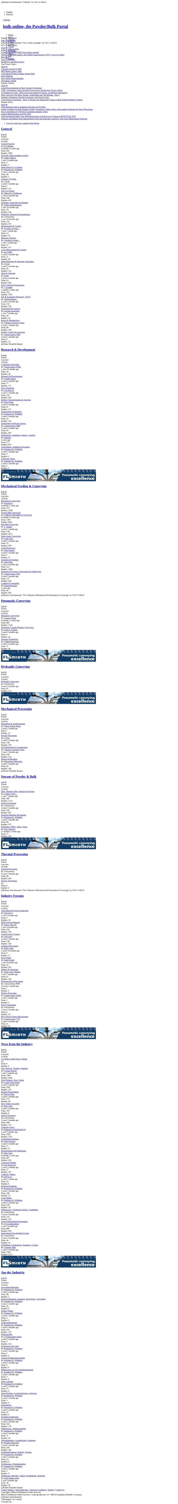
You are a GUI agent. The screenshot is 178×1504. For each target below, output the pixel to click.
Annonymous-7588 (12, 334)
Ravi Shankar (9, 829)
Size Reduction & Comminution (14, 747)
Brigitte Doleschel (11, 1443)
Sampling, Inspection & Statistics (14, 203)
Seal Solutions (7, 76)
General (6, 128)
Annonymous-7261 (12, 574)
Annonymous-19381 (12, 367)
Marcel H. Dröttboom (13, 193)
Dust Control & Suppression (12, 285)
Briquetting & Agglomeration (13, 724)
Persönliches (6, 1405)
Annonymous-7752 (12, 1019)
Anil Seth (8, 936)
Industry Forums (12, 895)
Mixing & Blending (9, 759)
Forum (11, 47)
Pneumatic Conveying (15, 600)
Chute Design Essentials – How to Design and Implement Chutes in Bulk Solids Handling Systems (41, 100)
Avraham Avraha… (12, 228)
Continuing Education (10, 364)
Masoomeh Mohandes (13, 761)
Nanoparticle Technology (11, 412)
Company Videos (8, 1174)
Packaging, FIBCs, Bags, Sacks (14, 827)
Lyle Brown (9, 390)
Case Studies (6, 1198)
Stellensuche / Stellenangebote (13, 1429)
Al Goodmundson (11, 1224)
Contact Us (60, 1490)
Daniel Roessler (10, 586)
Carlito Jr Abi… (10, 794)
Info (10, 56)
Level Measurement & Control (13, 250)
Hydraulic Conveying (15, 666)
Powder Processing (9, 735)
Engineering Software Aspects (13, 423)
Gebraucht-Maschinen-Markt (13, 1358)
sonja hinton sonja (11, 1478)
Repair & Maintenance (10, 320)
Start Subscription (8, 40)
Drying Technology (9, 881)
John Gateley (9, 550)
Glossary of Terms (8, 179)
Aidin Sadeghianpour (13, 205)
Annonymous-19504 (12, 995)
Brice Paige (9, 402)
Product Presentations (10, 1092)
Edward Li (8, 503)
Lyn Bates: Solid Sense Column (14, 1059)
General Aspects (7, 144)
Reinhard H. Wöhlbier (13, 170)
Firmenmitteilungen (9, 1323)
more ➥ (4, 48)
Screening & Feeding (10, 560)
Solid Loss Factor (8, 50)
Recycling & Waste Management (14, 1017)
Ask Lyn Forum (7, 191)
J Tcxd (7, 181)
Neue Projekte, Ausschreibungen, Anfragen (19, 1393)
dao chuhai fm (10, 1165)
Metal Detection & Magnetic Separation (17, 261)
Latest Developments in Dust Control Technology (21, 88)
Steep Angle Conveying (11, 536)
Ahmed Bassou (10, 299)
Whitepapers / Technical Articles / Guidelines (19, 1210)
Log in (4, 134)
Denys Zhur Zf (10, 925)
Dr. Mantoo (9, 146)
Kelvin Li (8, 1177)
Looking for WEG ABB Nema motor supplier (20, 52)
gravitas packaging (11, 311)
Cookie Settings (7, 1490)
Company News (7, 1127)
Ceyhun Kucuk (10, 1071)
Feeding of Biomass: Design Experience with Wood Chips (25, 97)
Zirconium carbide (8, 81)
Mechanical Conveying (10, 501)
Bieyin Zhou (9, 1094)
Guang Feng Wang (12, 1082)
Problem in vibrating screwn (12, 62)
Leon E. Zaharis (10, 630)
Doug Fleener (9, 1141)
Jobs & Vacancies (8, 1115)
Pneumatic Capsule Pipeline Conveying (17, 627)
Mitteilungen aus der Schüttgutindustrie (17, 1370)
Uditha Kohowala (11, 641)
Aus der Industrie (12, 1272)
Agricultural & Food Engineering (14, 911)
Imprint (51, 1490)
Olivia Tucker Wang (12, 726)
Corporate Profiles (8, 1163)
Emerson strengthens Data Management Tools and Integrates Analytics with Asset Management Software (44, 119)
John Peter (8, 562)
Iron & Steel (6, 958)
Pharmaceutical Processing (12, 981)
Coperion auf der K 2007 (11, 69)
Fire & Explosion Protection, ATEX (15, 297)
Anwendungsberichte (10, 1287)
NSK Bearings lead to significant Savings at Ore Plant (23, 107)
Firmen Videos (7, 1311)
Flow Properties (7, 388)
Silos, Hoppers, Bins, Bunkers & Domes (17, 791)
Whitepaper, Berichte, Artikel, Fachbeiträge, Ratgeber (23, 1476)
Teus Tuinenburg (8, 59)
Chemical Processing (9, 946)
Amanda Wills (10, 1247)
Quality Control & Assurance (13, 332)
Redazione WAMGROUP (15, 1130)
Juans (6, 276)
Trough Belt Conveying (11, 513)
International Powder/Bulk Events (15, 1233)
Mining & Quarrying (9, 969)
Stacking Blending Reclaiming (13, 815)
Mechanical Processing (16, 709)
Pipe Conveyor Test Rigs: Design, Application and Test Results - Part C (30, 95)
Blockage (5, 57)
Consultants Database (10, 1139)
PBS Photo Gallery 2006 (11, 71)
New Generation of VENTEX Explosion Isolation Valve (24, 112)
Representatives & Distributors (13, 1151)
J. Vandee (8, 527)
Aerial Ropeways (8, 548)
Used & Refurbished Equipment (14, 1221)
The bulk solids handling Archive (14, 155)
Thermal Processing (14, 854)
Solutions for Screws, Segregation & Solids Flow (21, 571)
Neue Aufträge (7, 1381)
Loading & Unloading (10, 583)
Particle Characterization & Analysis (16, 400)
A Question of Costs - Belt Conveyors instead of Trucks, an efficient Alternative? (34, 93)
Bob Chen (8, 1106)
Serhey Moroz (10, 158)
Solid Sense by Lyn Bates (11, 167)
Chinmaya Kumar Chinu (14, 323)
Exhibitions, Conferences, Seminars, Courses (19, 1245)
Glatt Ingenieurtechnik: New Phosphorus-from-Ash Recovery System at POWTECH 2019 (38, 116)
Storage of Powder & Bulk (18, 776)
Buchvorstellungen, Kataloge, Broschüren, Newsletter (23, 1299)
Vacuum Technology (9, 639)
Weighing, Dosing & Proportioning (15, 214)
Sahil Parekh (9, 960)
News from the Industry (17, 1044)
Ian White (8, 252)
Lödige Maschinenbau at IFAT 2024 (16, 114)
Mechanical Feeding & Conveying (24, 486)
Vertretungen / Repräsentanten (13, 1464)
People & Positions (9, 1186)
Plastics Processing (9, 993)
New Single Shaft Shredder (12, 78)
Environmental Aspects (10, 309)
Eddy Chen (8, 948)
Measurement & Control (11, 226)
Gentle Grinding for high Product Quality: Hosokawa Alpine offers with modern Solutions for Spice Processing (47, 109)
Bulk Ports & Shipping (10, 922)
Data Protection (22, 1490)
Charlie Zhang (10, 379)
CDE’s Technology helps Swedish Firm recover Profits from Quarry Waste (32, 90)
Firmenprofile (6, 1334)
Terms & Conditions (38, 1490)
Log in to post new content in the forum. (22, 123)
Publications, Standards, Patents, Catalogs (18, 435)
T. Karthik (8, 287)
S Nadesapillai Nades (13, 1337)
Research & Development (18, 349)
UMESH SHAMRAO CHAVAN (18, 515)
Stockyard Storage (8, 803)
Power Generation (8, 1005)
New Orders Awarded (10, 1104)
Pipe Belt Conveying (9, 524)
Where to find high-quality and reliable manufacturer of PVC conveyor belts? (33, 55)
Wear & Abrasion (8, 273)
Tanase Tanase (10, 618)
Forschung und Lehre (10, 1346)
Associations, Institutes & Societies (15, 447)
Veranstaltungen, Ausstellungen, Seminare (18, 1440)
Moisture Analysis (8, 238)
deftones (7, 437)
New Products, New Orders (12, 1080)
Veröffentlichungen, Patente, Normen (16, 1452)
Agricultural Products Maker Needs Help (18, 74)
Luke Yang (8, 538)
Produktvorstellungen (10, 1417)
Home (10, 35)
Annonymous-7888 (12, 426)
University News (8, 459)
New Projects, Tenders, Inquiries (14, 1068)
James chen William (12, 972)
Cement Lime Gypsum (10, 934)
